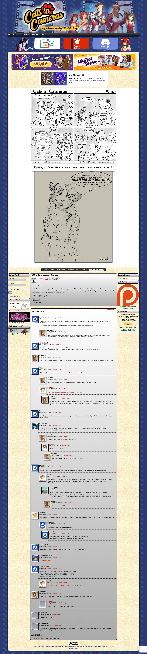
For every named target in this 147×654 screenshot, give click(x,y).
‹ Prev (52, 270)
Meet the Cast (14, 35)
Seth (41, 316)
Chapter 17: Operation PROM (50, 279)
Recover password (14, 296)
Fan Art (43, 35)
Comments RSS (111, 309)
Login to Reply (57, 318)
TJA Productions (54, 652)
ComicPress (80, 652)
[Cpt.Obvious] (45, 490)
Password (11, 283)
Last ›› (84, 270)
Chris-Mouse (53, 532)
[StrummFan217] (34, 626)
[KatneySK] (34, 426)
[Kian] (34, 414)
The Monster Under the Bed (17, 323)
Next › (78, 270)
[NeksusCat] (34, 345)
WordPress (70, 652)
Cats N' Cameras (75, 17)
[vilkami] (34, 370)
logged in (43, 638)
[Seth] (34, 322)
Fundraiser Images (30, 35)
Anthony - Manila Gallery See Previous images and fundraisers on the (128, 325)
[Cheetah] (42, 393)
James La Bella (50, 646)
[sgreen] (34, 468)
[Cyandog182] (42, 525)
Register (11, 295)
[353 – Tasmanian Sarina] (73, 266)
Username (11, 278)
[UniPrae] (34, 515)
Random (71, 270)
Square (72, 82)
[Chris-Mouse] (45, 538)
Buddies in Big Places (15, 311)
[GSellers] (42, 333)
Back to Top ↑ (98, 652)
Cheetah (41, 278)
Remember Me (14, 289)
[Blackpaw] (34, 615)
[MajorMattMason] (34, 558)
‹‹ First (45, 270)
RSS (92, 652)
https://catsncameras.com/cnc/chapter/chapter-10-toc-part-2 (65, 392)
